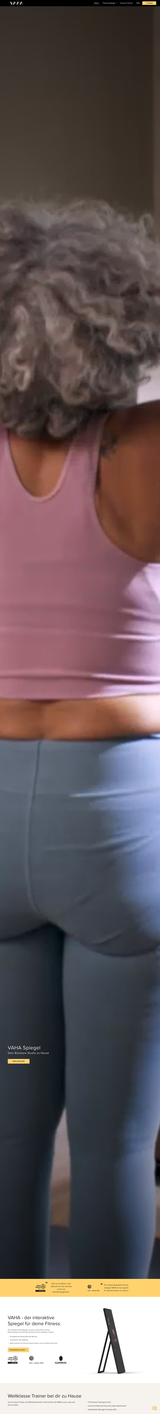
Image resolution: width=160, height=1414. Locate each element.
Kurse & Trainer (126, 3)
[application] (154, 1408)
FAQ (138, 3)
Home (96, 3)
